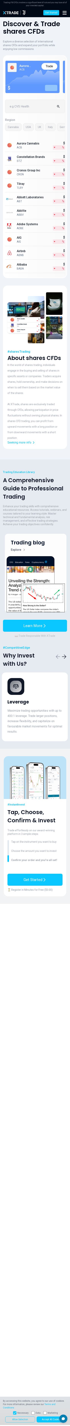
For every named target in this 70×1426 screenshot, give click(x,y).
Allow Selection (20, 1419)
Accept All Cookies (51, 1419)
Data (38, 1413)
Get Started (51, 12)
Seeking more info (19, 442)
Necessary (23, 1413)
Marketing (53, 1413)
